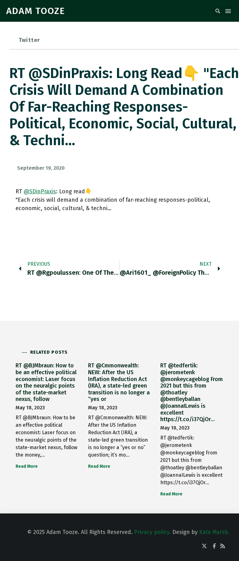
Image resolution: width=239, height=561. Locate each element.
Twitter (29, 40)
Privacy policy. (152, 532)
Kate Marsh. (214, 532)
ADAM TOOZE (35, 10)
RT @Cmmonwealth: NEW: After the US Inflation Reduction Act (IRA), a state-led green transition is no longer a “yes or (119, 382)
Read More (27, 466)
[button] (217, 11)
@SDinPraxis (40, 191)
